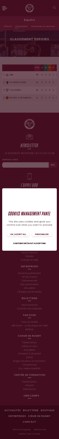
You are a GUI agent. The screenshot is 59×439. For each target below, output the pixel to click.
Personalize (42, 234)
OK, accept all (18, 234)
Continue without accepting (29, 243)
